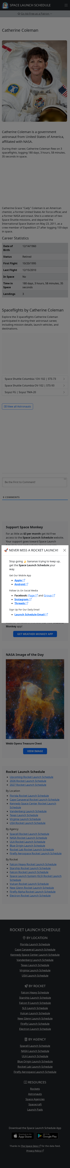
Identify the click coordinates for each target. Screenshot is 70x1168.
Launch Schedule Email (29, 614)
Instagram (21, 599)
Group (48, 595)
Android (20, 584)
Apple (18, 580)
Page (31, 595)
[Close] (64, 550)
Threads (20, 603)
